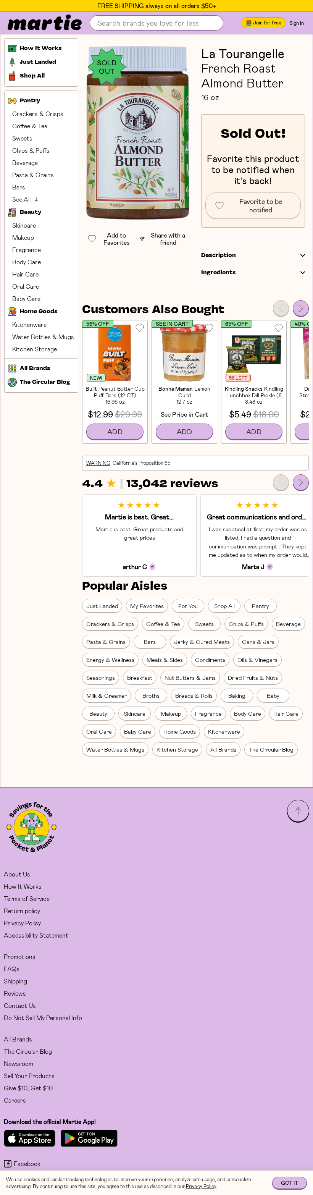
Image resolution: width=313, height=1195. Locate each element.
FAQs (11, 968)
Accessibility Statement (36, 935)
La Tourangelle (243, 53)
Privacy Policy (22, 923)
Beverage (25, 162)
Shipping (15, 981)
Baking (236, 695)
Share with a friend (168, 238)
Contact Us (20, 1005)
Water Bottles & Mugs (43, 336)
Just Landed (102, 605)
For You (188, 605)
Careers (15, 1100)
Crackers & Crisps (37, 113)
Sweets (22, 138)
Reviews (15, 993)
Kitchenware (29, 324)
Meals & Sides (165, 659)
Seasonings (100, 677)
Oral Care (25, 286)
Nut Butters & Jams (190, 677)
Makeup (23, 237)
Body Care (26, 261)
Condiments (210, 659)
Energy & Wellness (110, 659)
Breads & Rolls (194, 695)
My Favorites (147, 605)
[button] (138, 133)
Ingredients (218, 273)
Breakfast (139, 677)
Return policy (22, 910)
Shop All (224, 605)
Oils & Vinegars (257, 659)
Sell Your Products (29, 1075)
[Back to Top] (298, 811)
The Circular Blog (271, 749)
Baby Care (26, 298)
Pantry (260, 605)
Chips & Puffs (31, 150)
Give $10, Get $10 (28, 1088)
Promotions (19, 956)
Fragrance (26, 249)
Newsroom (18, 1063)
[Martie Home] (38, 23)
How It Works (23, 886)
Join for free (267, 22)
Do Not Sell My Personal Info (43, 1017)
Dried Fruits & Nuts (253, 677)
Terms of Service (27, 898)
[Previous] (281, 308)
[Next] (301, 308)
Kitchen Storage (34, 349)
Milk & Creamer (106, 695)
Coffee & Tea (29, 125)
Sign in (296, 23)
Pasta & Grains (33, 174)
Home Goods (179, 731)
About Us (17, 874)
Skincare (24, 225)
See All (21, 199)
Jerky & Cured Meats (202, 641)
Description (218, 255)
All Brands (223, 749)
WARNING (98, 463)
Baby (273, 695)
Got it (289, 1182)
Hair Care (25, 274)
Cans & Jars (258, 641)
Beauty (98, 713)
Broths (151, 695)
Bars (18, 187)
